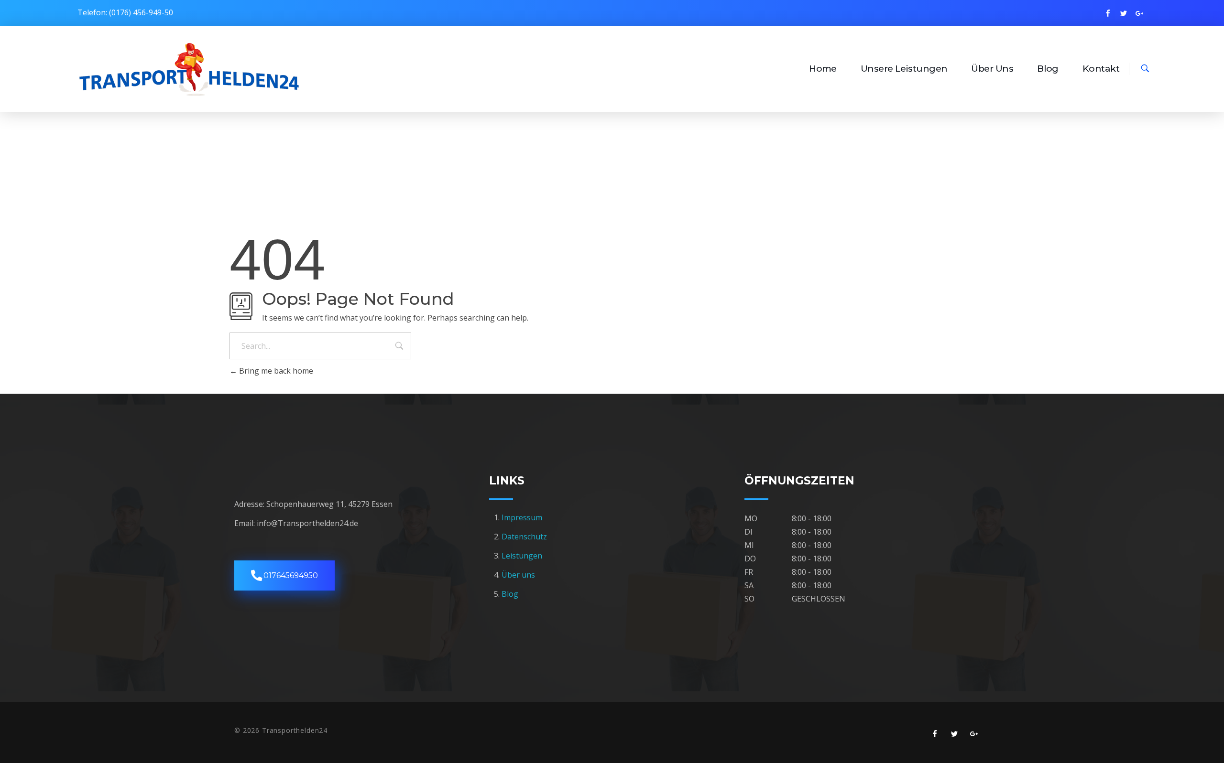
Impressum (523, 517)
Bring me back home (275, 370)
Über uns (518, 575)
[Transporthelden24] (189, 67)
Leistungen (522, 555)
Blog (510, 594)
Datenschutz (524, 536)
